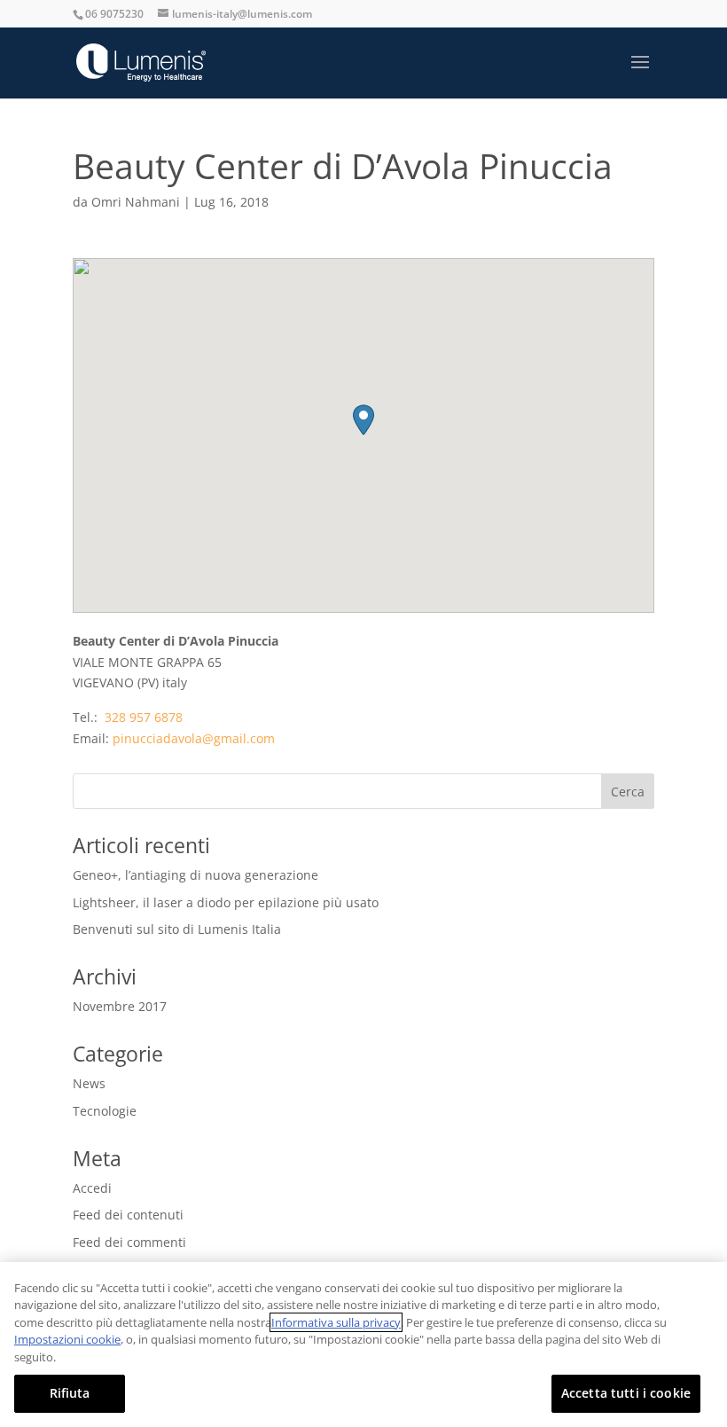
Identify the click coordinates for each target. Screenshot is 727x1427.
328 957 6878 (142, 717)
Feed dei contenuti (128, 1214)
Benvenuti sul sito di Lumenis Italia (177, 929)
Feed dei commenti (129, 1242)
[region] (363, 1344)
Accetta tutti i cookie (626, 1392)
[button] (363, 420)
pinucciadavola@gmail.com (194, 738)
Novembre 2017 (120, 1006)
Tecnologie (105, 1110)
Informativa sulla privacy (336, 1322)
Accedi (92, 1188)
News (89, 1083)
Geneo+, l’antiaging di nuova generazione (195, 874)
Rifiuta (70, 1392)
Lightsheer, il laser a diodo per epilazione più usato (226, 902)
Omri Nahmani (135, 201)
